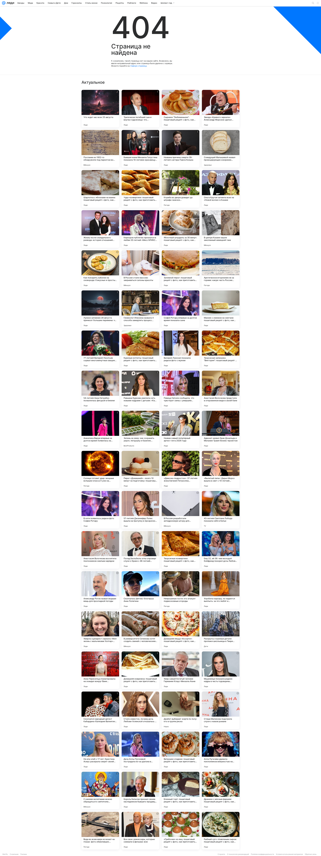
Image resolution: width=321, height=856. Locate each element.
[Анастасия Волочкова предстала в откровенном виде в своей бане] (220, 389)
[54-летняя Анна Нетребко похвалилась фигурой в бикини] (100, 389)
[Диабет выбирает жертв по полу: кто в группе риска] (180, 710)
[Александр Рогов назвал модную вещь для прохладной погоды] (100, 590)
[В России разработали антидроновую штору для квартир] (180, 510)
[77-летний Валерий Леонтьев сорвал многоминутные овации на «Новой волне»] (100, 349)
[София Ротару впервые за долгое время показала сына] (180, 309)
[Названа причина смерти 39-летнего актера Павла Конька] (180, 149)
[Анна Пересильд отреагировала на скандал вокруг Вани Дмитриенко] (100, 670)
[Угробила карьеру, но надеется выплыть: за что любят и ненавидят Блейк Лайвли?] (220, 590)
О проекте (221, 854)
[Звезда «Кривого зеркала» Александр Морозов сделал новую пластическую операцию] (220, 108)
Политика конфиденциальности (262, 854)
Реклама (23, 854)
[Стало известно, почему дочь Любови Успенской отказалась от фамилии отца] (140, 710)
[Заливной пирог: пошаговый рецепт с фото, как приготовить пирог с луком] (180, 269)
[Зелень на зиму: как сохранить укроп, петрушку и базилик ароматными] (140, 429)
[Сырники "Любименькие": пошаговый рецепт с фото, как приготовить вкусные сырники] (180, 108)
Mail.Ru (5, 854)
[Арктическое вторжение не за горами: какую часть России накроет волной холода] (220, 269)
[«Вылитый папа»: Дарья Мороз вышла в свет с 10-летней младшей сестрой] (220, 469)
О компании (14, 854)
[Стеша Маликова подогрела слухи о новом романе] (220, 710)
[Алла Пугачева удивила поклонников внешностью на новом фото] (220, 750)
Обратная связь (310, 854)
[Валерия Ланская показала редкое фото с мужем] (180, 349)
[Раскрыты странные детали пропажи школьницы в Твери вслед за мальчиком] (220, 630)
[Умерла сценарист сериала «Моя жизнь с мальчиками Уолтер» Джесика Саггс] (100, 630)
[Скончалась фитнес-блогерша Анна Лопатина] (140, 590)
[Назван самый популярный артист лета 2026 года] (180, 429)
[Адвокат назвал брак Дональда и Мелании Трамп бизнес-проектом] (220, 429)
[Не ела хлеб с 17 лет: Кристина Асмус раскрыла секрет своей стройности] (100, 750)
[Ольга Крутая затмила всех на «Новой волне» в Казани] (220, 189)
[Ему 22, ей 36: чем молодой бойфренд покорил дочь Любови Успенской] (220, 550)
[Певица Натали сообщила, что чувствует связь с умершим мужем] (180, 389)
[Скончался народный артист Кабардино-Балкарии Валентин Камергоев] (100, 710)
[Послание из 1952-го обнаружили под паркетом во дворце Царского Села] (100, 149)
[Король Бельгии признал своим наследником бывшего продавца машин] (140, 790)
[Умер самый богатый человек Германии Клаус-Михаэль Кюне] (180, 670)
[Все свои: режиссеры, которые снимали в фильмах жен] (140, 830)
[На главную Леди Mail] (10, 3)
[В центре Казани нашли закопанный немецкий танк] (220, 229)
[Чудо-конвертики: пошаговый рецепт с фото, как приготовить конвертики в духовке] (140, 189)
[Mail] (4, 3)
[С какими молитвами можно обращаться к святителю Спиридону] (100, 790)
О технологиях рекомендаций (238, 854)
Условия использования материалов (289, 854)
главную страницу (138, 66)
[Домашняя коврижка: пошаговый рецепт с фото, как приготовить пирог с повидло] (140, 670)
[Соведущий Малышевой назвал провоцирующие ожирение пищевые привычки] (220, 149)
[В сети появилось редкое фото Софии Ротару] (100, 510)
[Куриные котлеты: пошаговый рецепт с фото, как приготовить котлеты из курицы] (140, 349)
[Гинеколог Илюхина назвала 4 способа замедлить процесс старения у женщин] (140, 309)
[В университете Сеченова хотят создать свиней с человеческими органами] (140, 630)
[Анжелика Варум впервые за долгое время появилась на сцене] (100, 429)
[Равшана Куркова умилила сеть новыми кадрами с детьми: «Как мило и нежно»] (140, 389)
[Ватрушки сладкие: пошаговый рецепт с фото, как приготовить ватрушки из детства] (180, 750)
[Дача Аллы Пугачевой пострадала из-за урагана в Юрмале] (140, 750)
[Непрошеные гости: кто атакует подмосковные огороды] (180, 590)
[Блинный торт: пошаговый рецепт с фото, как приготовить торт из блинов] (180, 790)
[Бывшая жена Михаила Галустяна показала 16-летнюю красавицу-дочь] (140, 149)
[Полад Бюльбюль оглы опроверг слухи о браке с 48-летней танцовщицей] (140, 550)
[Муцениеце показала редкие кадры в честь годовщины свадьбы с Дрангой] (220, 670)
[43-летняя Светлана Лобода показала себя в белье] (220, 510)
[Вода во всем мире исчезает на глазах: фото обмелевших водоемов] (100, 830)
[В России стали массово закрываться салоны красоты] (140, 269)
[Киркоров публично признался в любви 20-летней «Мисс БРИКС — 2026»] (140, 229)
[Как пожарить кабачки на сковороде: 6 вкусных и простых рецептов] (100, 269)
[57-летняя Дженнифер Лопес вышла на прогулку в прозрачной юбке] (140, 510)
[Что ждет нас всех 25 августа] (100, 108)
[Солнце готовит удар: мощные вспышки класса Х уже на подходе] (100, 469)
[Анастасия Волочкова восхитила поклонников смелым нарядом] (100, 550)
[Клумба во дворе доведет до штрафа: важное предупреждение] (180, 189)
